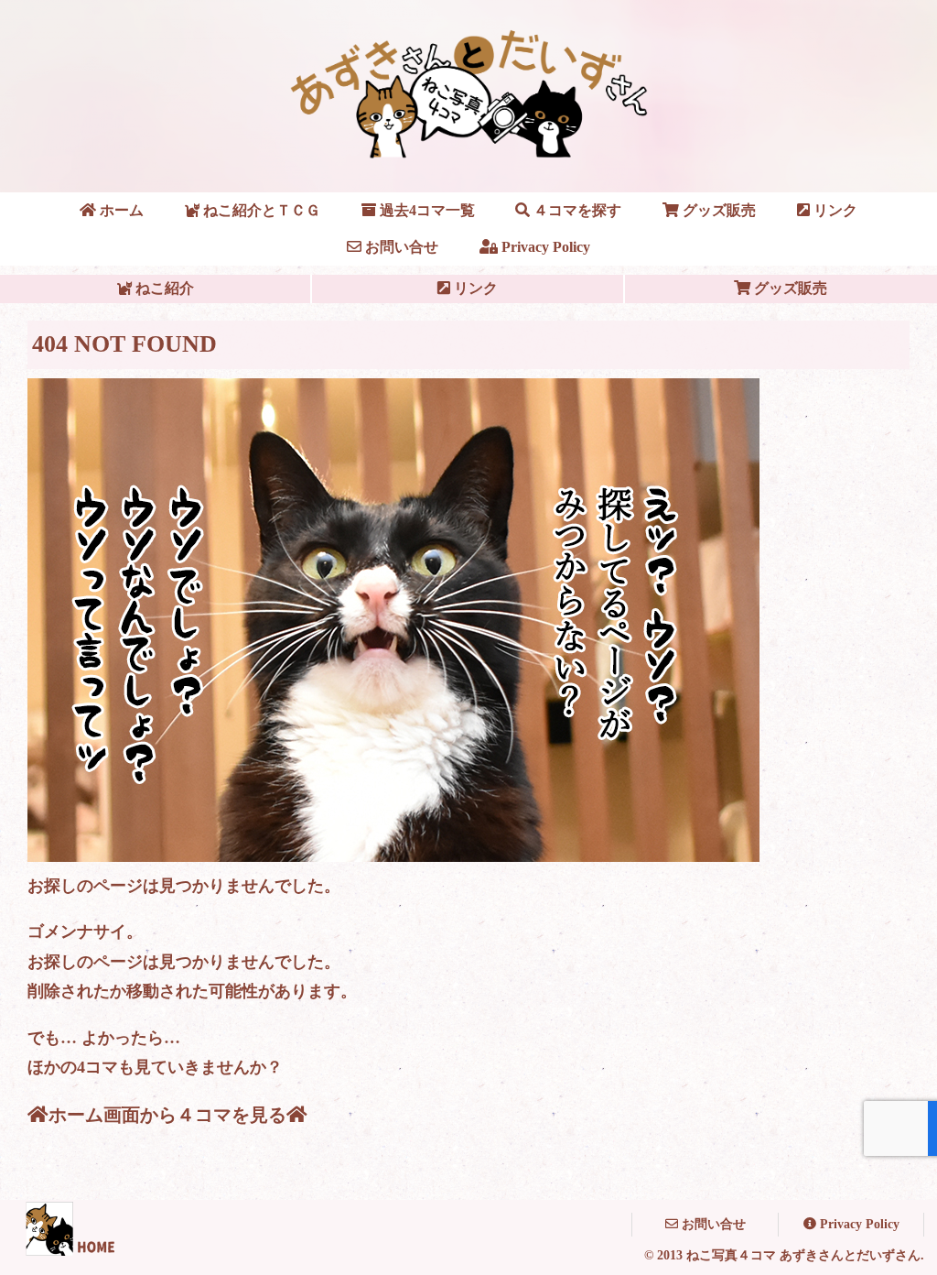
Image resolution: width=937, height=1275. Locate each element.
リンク (474, 288)
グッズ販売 (788, 288)
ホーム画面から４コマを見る (167, 1115)
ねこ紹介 (163, 288)
